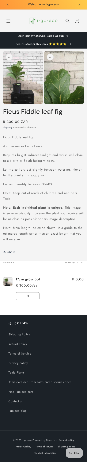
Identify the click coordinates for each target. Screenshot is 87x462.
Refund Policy (17, 344)
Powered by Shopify (44, 440)
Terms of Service (19, 353)
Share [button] (11, 252)
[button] (8, 21)
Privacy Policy (18, 363)
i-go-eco (27, 440)
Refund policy (66, 440)
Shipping (8, 127)
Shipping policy (67, 446)
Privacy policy (23, 446)
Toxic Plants (16, 372)
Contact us (15, 401)
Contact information (45, 453)
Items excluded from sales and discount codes (39, 382)
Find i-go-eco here (21, 392)
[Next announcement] (79, 4)
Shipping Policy (19, 334)
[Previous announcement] (7, 4)
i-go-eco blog (17, 411)
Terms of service (44, 446)
